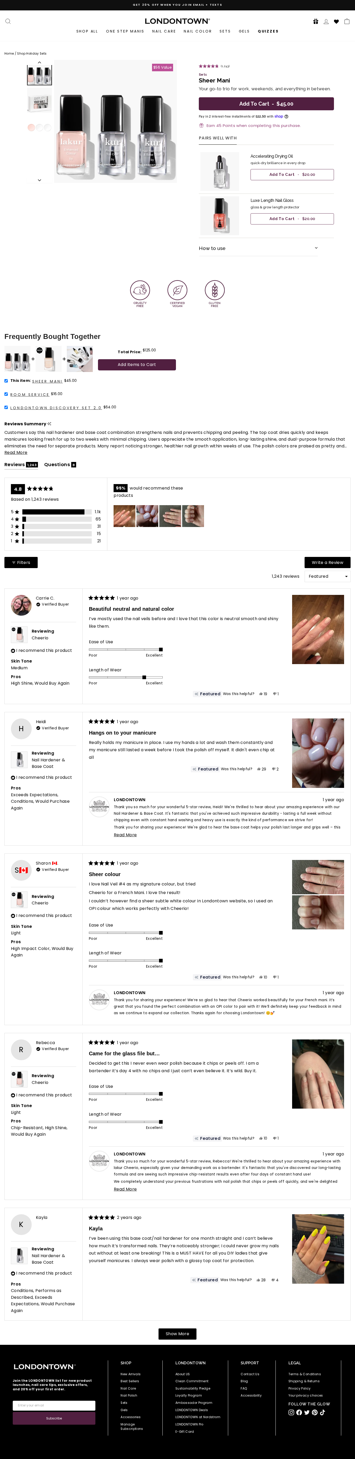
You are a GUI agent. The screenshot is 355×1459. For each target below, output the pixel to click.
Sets (225, 31)
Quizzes (268, 31)
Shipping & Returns (304, 1381)
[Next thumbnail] (39, 180)
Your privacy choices (305, 1395)
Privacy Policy (299, 1388)
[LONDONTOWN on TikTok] (322, 1412)
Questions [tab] (60, 465)
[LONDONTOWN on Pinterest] (315, 1412)
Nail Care (164, 31)
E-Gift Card (184, 1432)
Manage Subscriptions (132, 1426)
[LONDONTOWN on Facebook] (299, 1412)
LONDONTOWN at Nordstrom (197, 1417)
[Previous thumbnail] (39, 62)
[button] (314, 21)
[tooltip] (49, 424)
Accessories (131, 1417)
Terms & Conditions (304, 1374)
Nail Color (198, 31)
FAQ (244, 1388)
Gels (244, 31)
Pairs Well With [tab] (218, 138)
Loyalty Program (188, 1395)
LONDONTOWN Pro (189, 1424)
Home (9, 54)
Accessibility (251, 1395)
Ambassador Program (193, 1403)
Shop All (87, 31)
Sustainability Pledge (192, 1388)
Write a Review (331, 563)
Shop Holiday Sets (32, 54)
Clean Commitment (192, 1381)
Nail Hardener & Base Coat (48, 763)
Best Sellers (130, 1381)
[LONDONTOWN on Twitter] (307, 1412)
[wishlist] (336, 20)
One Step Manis (125, 31)
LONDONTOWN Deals (191, 1410)
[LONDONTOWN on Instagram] (291, 1412)
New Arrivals (131, 1374)
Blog (244, 1381)
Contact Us (250, 1374)
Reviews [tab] (21, 465)
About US (182, 1374)
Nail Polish (129, 1395)
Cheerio (40, 638)
